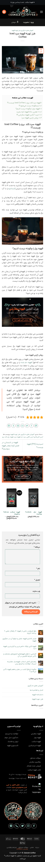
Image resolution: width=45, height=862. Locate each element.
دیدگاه (37, 547)
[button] (41, 12)
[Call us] (16, 826)
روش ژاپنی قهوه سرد (31, 118)
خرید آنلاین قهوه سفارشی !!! (29, 115)
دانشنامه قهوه (37, 695)
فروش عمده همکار (34, 766)
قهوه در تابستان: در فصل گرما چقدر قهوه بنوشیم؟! (10, 445)
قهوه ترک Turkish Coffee (33, 513)
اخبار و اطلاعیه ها (36, 690)
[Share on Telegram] (9, 426)
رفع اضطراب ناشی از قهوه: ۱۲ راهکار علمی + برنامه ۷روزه (20, 632)
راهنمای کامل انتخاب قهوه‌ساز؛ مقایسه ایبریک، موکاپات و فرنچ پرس (21, 663)
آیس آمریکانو (38, 437)
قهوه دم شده (26, 362)
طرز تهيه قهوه (16, 30)
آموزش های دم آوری (27, 30)
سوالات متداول (35, 758)
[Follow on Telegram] (11, 826)
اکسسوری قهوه (12, 745)
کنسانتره (11, 188)
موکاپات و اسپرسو (11, 734)
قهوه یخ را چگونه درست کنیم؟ (29, 109)
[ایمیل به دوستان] (22, 426)
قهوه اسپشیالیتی (34, 745)
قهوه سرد (17, 437)
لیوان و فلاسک (13, 741)
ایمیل (37, 580)
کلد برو (4, 437)
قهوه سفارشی (36, 734)
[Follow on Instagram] (28, 826)
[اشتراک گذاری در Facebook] (32, 426)
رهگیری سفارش (35, 762)
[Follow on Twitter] (22, 826)
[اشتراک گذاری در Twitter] (27, 426)
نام (38, 568)
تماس (32, 847)
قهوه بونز (37, 737)
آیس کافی (30, 437)
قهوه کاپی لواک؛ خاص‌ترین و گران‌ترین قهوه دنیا (19, 647)
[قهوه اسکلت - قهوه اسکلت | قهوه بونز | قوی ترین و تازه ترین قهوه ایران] (23, 11)
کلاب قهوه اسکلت (34, 770)
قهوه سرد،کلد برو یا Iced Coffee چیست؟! (24, 103)
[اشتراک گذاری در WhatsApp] (36, 426)
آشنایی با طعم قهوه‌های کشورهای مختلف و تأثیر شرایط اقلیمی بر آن (19, 655)
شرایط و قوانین (12, 847)
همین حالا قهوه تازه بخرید (29, 112)
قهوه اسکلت (36, 741)
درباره (37, 847)
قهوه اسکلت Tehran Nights (11, 513)
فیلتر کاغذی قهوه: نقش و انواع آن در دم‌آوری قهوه (19, 640)
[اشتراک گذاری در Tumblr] (13, 426)
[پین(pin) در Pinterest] (18, 426)
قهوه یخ (10, 437)
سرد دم (23, 437)
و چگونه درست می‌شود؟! (30, 106)
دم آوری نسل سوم (11, 737)
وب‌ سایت (36, 591)
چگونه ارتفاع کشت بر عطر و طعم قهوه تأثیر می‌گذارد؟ (19, 670)
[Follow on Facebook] (34, 826)
